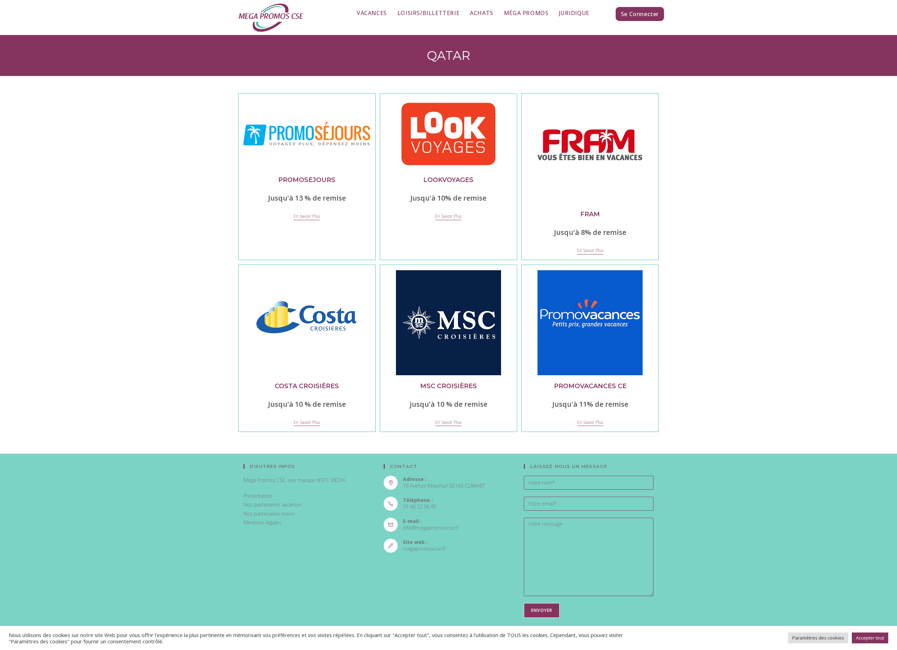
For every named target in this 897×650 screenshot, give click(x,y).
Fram (590, 214)
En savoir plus (307, 216)
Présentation (258, 495)
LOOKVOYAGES (448, 180)
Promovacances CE (590, 386)
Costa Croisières (307, 386)
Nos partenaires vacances (273, 504)
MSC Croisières (448, 386)
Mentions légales (262, 522)
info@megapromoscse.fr (431, 527)
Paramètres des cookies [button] (818, 638)
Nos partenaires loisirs (269, 513)
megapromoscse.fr (424, 548)
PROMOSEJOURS (306, 180)
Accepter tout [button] (870, 638)
